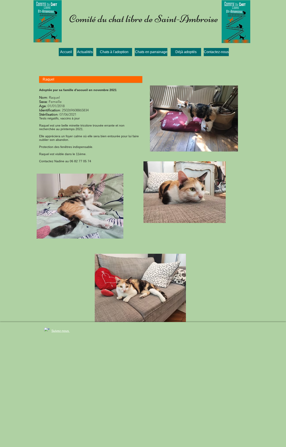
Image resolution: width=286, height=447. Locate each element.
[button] (90, 79)
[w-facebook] (47, 330)
